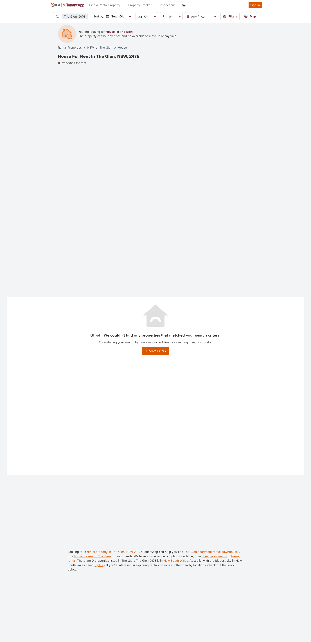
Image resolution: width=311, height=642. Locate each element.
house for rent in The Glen (92, 556)
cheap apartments (214, 556)
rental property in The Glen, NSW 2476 (114, 551)
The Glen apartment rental (202, 551)
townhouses (230, 551)
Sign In (255, 5)
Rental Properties (70, 47)
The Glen (106, 47)
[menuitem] (118, 16)
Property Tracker (140, 5)
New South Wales (176, 560)
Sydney (99, 565)
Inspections (167, 5)
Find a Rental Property (104, 5)
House (122, 47)
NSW (90, 47)
